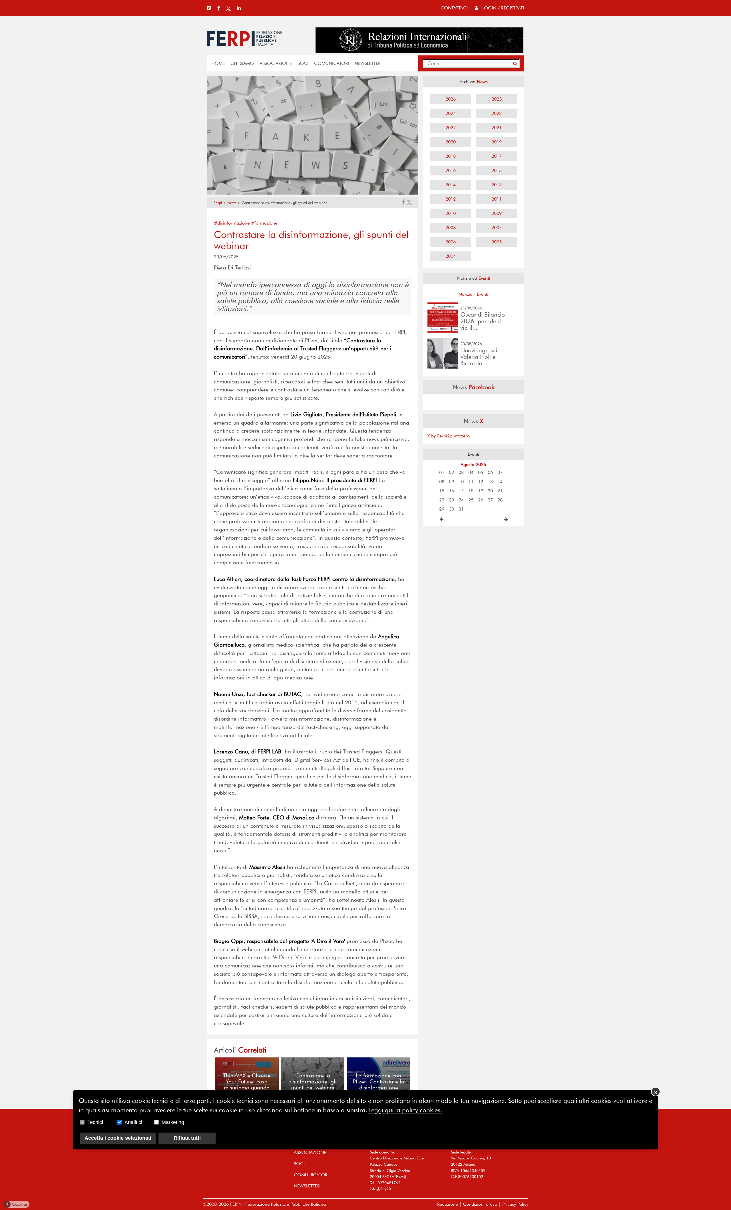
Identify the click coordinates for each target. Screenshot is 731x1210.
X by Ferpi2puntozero (448, 436)
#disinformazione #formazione (245, 223)
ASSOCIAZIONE (276, 63)
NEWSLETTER (368, 63)
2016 (450, 170)
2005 (496, 242)
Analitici (133, 1122)
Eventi (482, 294)
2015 (496, 170)
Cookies (17, 1204)
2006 (450, 242)
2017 (496, 156)
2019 (496, 142)
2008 (450, 227)
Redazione (447, 1204)
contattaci (454, 8)
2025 (496, 99)
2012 (450, 199)
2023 (496, 113)
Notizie (465, 294)
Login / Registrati (502, 8)
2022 (450, 127)
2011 (496, 199)
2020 (450, 142)
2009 (496, 213)
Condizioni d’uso (480, 1204)
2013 (496, 184)
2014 (450, 184)
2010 (450, 213)
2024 (450, 113)
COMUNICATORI (331, 63)
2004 (450, 256)
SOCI (303, 63)
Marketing (173, 1122)
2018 (450, 156)
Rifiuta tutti (187, 1138)
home (218, 63)
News (231, 203)
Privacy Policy (515, 1204)
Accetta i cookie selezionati (118, 1138)
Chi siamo (242, 63)
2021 (496, 127)
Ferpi (218, 203)
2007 (496, 227)
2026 (450, 99)
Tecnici (95, 1122)
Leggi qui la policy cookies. (405, 1110)
